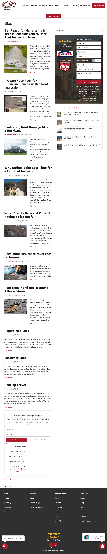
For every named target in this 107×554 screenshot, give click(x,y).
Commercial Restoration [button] (51, 5)
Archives (95, 108)
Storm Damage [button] (35, 5)
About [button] (65, 5)
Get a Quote (99, 5)
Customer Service (10, 512)
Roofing (32, 498)
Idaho (57, 516)
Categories (78, 108)
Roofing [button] (25, 5)
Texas (57, 498)
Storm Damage (35, 503)
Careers (83, 516)
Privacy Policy (92, 100)
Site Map (57, 548)
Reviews (83, 512)
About (82, 498)
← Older (9, 479)
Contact (7, 498)
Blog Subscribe (16, 440)
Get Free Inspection (89, 82)
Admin (9, 41)
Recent (62, 108)
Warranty (7, 503)
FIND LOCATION (53, 16)
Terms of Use (17, 469)
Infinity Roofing (12, 135)
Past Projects (85, 521)
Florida (57, 512)
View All (58, 521)
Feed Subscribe (41, 440)
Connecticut (59, 507)
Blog (82, 503)
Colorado (58, 503)
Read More (34, 72)
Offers (82, 507)
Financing (7, 507)
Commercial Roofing (37, 507)
